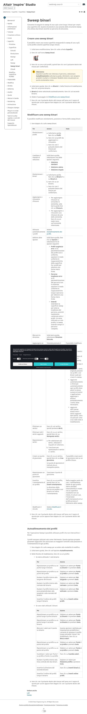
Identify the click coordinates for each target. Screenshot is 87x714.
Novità (10, 24)
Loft (12, 60)
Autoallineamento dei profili (54, 233)
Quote (10, 95)
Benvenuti (11, 20)
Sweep (13, 63)
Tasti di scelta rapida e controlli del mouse (14, 118)
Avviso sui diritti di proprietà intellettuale (31, 705)
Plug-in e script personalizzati (13, 112)
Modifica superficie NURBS (12, 74)
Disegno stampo (13, 108)
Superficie (22, 12)
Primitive (12, 44)
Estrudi (13, 51)
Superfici (14, 12)
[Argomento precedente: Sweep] (80, 12)
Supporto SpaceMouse (12, 124)
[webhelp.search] (78, 5)
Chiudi (13, 69)
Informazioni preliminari (12, 28)
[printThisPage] (84, 12)
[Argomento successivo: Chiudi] (82, 12)
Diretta (10, 86)
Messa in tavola (13, 98)
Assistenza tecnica (49, 705)
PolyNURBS (11, 80)
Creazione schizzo (14, 35)
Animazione (12, 104)
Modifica (11, 83)
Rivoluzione (15, 54)
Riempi (13, 57)
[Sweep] (80, 12)
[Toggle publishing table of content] (5, 17)
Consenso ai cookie (62, 705)
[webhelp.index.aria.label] (81, 5)
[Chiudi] (82, 12)
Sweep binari (31, 12)
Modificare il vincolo (54, 508)
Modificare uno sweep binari (59, 97)
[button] (7, 21)
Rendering (11, 101)
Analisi (10, 92)
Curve (10, 38)
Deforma (11, 89)
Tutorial (10, 32)
